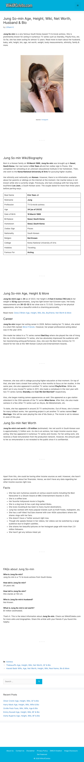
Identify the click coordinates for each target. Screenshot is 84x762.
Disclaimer (30, 751)
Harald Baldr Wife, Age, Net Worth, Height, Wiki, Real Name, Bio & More (37, 668)
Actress (9, 662)
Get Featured (42, 754)
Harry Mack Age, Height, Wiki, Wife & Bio (21, 705)
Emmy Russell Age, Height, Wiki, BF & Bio (21, 712)
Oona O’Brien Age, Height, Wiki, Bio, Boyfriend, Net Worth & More (42, 313)
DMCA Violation (56, 751)
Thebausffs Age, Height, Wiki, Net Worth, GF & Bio (28, 665)
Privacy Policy (42, 751)
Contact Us (20, 751)
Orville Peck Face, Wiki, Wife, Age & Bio (20, 708)
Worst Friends (29, 327)
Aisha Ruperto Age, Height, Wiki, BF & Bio (21, 716)
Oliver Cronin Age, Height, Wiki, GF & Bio (21, 701)
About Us (10, 751)
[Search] (39, 681)
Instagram (44, 119)
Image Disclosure (71, 751)
